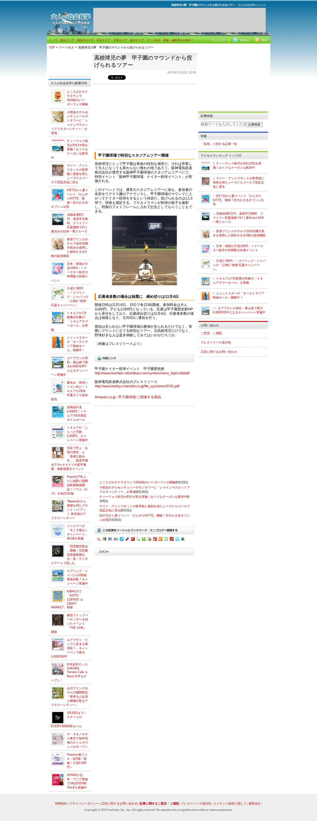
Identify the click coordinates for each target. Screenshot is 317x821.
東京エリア (67, 40)
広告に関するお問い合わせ (219, 351)
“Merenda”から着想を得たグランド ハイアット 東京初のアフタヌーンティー (69, 510)
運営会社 (255, 803)
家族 (166, 40)
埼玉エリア (103, 40)
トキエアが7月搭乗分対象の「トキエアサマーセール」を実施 (69, 321)
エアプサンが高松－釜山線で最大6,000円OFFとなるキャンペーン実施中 (69, 366)
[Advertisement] (179, 20)
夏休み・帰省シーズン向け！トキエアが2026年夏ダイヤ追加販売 (69, 391)
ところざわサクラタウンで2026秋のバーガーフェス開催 (137, 482)
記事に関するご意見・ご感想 (159, 803)
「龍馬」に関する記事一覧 (219, 144)
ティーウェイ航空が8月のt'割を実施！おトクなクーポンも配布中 (69, 149)
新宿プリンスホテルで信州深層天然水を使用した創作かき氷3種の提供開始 (69, 247)
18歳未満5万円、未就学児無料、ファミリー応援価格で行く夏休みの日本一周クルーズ (69, 223)
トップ (53, 40)
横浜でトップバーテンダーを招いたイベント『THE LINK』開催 (69, 623)
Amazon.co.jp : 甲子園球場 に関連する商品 (128, 397)
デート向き (154, 40)
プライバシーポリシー (84, 803)
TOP (52, 47)
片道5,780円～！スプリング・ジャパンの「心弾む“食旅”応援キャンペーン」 (69, 297)
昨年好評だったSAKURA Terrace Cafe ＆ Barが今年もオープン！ (69, 672)
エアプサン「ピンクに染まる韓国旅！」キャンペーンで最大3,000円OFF (69, 648)
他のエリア (137, 40)
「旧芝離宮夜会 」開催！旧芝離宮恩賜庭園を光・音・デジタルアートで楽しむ (69, 555)
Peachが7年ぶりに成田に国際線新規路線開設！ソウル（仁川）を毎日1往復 (69, 485)
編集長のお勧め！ (183, 40)
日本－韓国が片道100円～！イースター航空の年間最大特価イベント (69, 272)
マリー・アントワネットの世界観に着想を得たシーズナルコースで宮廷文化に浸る (69, 174)
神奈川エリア (85, 40)
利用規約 (61, 803)
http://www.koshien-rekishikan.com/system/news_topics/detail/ (142, 373)
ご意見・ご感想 (211, 333)
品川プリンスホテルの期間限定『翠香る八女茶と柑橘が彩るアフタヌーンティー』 (69, 696)
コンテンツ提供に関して (229, 803)
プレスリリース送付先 (216, 342)
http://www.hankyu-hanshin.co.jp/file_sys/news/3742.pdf (137, 386)
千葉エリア (120, 40)
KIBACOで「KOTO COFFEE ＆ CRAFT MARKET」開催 (67, 599)
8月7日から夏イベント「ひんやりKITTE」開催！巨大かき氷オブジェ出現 (69, 198)
